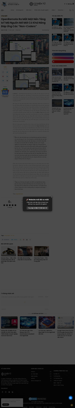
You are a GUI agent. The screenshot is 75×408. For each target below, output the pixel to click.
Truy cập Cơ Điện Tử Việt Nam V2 (37, 208)
